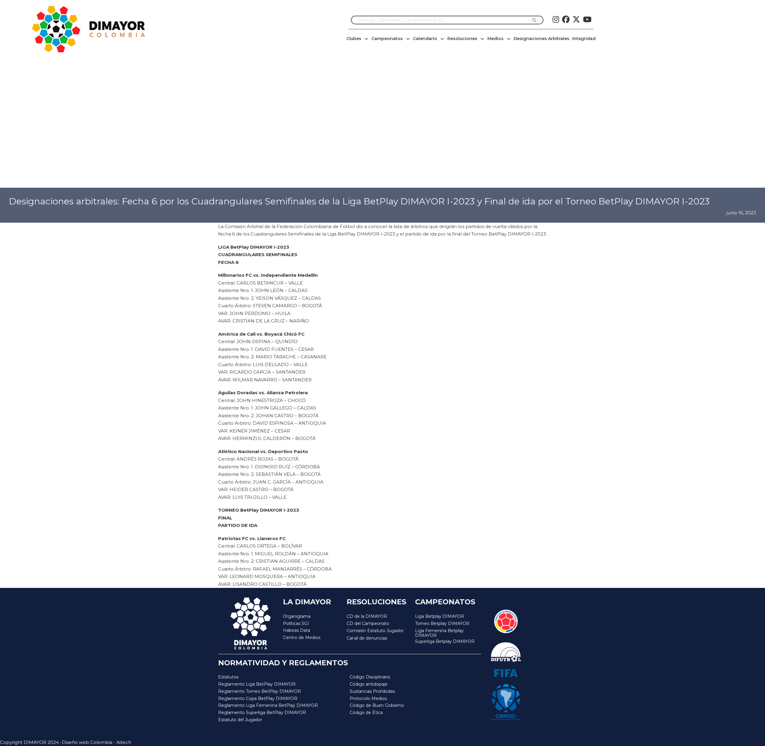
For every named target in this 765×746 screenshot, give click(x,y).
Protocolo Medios (368, 698)
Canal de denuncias (367, 638)
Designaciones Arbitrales (541, 38)
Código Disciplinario (370, 677)
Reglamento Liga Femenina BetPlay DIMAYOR (268, 705)
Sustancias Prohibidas (372, 691)
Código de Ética (366, 712)
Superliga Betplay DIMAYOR (445, 641)
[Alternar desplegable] (366, 39)
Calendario (425, 38)
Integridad (584, 38)
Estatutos (228, 677)
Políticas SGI (296, 623)
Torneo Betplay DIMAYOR (442, 623)
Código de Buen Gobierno (377, 705)
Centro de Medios (301, 637)
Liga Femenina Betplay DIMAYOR (439, 633)
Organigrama (296, 616)
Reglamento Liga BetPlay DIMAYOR (257, 684)
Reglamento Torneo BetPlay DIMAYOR (259, 691)
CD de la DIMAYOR (367, 616)
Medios (495, 38)
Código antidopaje (369, 684)
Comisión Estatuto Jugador (375, 631)
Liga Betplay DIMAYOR (439, 616)
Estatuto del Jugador (240, 719)
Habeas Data (296, 630)
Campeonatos (387, 38)
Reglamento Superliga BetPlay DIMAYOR (262, 712)
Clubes (353, 38)
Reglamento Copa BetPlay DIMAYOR (257, 698)
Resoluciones (462, 38)
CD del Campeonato (368, 623)
